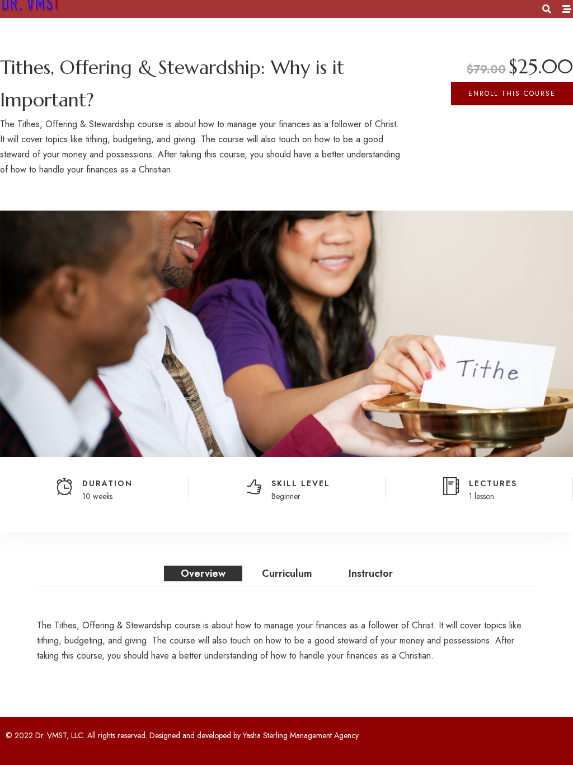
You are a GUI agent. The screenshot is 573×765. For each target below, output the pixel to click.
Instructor (371, 573)
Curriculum (287, 573)
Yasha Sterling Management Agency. (301, 735)
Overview (203, 573)
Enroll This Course (512, 93)
